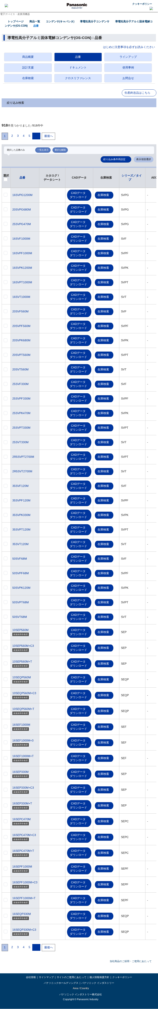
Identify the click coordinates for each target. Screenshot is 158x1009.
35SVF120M (20, 485)
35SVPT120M (21, 529)
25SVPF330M (21, 398)
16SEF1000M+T (23, 756)
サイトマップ (46, 977)
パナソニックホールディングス (61, 983)
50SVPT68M (20, 602)
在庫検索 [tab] (28, 78)
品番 (36, 25)
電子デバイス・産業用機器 (15, 14)
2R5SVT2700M (22, 471)
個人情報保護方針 (99, 977)
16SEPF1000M (22, 866)
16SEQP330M (21, 914)
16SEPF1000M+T (24, 898)
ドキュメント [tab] (78, 67)
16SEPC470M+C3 (24, 835)
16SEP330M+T (22, 803)
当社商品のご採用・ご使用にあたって (131, 961)
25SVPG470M (21, 224)
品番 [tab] (78, 56)
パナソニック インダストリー (97, 983)
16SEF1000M (21, 724)
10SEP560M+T (22, 661)
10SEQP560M (21, 677)
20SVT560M (20, 369)
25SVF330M (20, 384)
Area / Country (80, 988)
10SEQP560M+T (23, 709)
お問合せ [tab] (128, 78)
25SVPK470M (21, 413)
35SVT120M (20, 544)
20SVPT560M (21, 354)
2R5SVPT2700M (23, 456)
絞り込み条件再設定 (114, 159)
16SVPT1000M (22, 282)
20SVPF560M (21, 326)
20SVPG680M (21, 209)
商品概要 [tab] (28, 56)
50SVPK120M (21, 587)
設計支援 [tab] (28, 67)
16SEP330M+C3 (23, 787)
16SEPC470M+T (23, 850)
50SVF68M (19, 558)
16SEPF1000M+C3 (24, 882)
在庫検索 (103, 195)
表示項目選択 (143, 159)
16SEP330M (20, 771)
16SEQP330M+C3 (24, 929)
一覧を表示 (43, 150)
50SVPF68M (20, 573)
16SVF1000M (21, 238)
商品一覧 (34, 21)
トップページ (16, 21)
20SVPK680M (21, 340)
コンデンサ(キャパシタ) (60, 21)
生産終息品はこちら (137, 92)
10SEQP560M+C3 (24, 693)
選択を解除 (60, 150)
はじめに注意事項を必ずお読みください (129, 47)
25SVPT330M (21, 427)
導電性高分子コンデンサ (94, 21)
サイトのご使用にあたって (71, 977)
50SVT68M (19, 616)
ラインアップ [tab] (128, 56)
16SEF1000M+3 (23, 740)
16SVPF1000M (22, 253)
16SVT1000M (21, 296)
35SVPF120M (21, 500)
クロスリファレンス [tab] (78, 78)
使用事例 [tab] (128, 67)
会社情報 (31, 977)
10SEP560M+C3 (23, 645)
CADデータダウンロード (78, 195)
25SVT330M (20, 442)
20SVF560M (20, 311)
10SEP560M (20, 630)
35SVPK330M (21, 515)
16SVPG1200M (22, 195)
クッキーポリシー (142, 3)
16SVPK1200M (22, 267)
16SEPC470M (21, 819)
